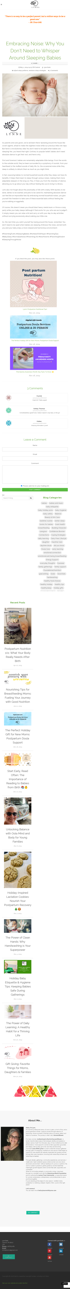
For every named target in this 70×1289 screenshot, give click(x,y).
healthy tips (59, 584)
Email (35, 454)
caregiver (43, 531)
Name (35, 445)
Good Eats (61, 574)
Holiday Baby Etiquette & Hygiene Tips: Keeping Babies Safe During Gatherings (18, 986)
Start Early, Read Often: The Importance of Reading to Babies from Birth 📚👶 (17, 779)
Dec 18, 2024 (34, 344)
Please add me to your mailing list (36, 486)
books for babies (46, 524)
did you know (59, 545)
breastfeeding (43, 528)
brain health (60, 524)
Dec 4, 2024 (18, 954)
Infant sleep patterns (21, 70)
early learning (57, 549)
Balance (58, 514)
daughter (45, 542)
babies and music (56, 503)
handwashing (52, 577)
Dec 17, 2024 (17, 792)
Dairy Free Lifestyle (58, 538)
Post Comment (35, 489)
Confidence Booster (57, 531)
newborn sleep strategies (37, 70)
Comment (35, 463)
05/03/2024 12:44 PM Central (39, 423)
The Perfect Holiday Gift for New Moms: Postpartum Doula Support (35, 340)
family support (60, 567)
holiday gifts (58, 588)
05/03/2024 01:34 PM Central (39, 410)
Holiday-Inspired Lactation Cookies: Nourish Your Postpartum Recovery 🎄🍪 (17, 901)
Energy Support (52, 560)
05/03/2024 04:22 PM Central (39, 398)
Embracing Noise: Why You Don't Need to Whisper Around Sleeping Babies (35, 50)
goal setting (43, 574)
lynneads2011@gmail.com (10, 1250)
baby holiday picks (45, 510)
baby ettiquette (52, 507)
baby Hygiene (60, 510)
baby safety (48, 514)
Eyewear (60, 563)
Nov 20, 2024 (34, 313)
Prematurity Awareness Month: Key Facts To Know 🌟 (35, 372)
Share (35, 63)
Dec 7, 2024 (18, 913)
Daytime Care (57, 542)
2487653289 (10, 1246)
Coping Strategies (58, 535)
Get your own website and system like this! (14, 1283)
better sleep (60, 521)
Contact (34, 1212)
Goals (53, 574)
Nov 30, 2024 (17, 1040)
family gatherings (45, 567)
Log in (65, 1283)
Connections (44, 535)
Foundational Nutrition (52, 570)
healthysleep (46, 588)
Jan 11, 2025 (17, 706)
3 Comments (53, 70)
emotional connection (52, 553)
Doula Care (45, 549)
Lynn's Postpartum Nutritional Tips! (35, 309)
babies (44, 503)
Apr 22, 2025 (17, 665)
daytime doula (45, 545)
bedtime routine (46, 521)
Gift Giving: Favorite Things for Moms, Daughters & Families (17, 1068)
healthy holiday (46, 584)
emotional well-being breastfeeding (52, 556)
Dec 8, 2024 (18, 846)
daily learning (43, 538)
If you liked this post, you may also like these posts (35, 259)
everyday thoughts (47, 563)
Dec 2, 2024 (18, 999)
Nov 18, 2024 (34, 375)
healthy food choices (52, 581)
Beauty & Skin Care (52, 517)
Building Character (59, 528)
